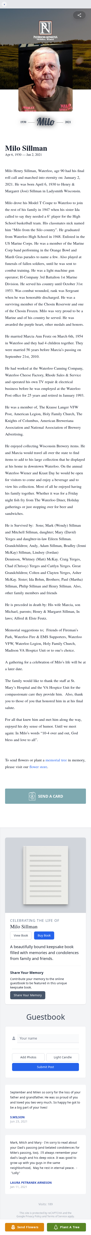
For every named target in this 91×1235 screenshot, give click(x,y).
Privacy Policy (33, 1216)
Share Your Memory (28, 995)
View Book (21, 935)
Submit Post (45, 1067)
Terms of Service (57, 1216)
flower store (38, 766)
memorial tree (56, 759)
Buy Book (44, 935)
